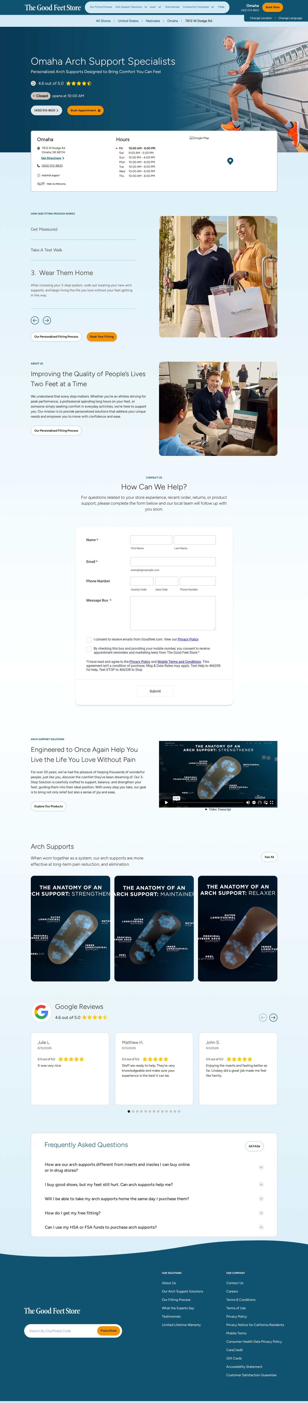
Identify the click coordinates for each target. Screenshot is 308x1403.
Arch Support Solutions (128, 6)
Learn (153, 6)
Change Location (261, 18)
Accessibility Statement (244, 1367)
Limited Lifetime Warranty (181, 1325)
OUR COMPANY (235, 1273)
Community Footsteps (196, 6)
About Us (169, 1283)
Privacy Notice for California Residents (255, 1325)
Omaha (252, 5)
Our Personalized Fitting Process (56, 336)
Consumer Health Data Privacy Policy (254, 1342)
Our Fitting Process (101, 6)
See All (269, 857)
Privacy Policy (236, 1316)
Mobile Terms (236, 1333)
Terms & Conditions (240, 1300)
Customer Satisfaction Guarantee (251, 1375)
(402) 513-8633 (250, 10)
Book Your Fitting (102, 336)
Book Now (273, 7)
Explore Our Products (48, 806)
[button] (35, 320)
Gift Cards (234, 1358)
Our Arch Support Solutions (182, 1291)
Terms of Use (236, 1308)
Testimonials (172, 6)
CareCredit (234, 1350)
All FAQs (254, 1146)
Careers (232, 1291)
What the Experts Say (178, 1308)
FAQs (221, 6)
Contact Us (234, 1283)
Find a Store (109, 1330)
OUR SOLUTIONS (171, 1273)
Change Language (290, 18)
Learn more (72, 945)
